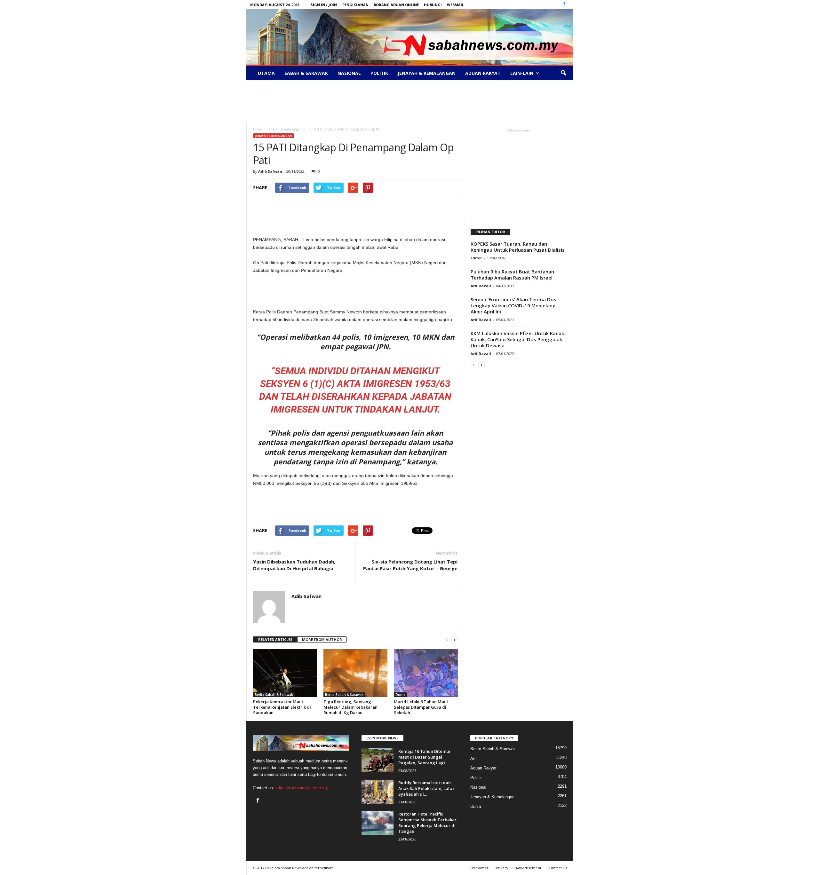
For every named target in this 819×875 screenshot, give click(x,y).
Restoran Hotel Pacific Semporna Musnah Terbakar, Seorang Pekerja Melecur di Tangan (428, 822)
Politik (379, 73)
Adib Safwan (270, 171)
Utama (266, 73)
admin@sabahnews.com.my (301, 787)
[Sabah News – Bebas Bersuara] (409, 37)
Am (473, 758)
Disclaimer (479, 867)
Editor (476, 258)
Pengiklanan (355, 4)
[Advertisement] (409, 101)
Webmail (455, 4)
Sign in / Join (324, 4)
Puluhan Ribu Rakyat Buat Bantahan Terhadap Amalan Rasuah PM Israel (512, 274)
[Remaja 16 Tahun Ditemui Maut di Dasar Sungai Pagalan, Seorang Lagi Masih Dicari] (378, 760)
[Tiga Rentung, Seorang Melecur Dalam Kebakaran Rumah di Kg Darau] (355, 673)
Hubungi (433, 4)
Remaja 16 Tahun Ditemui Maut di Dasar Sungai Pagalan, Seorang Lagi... (424, 757)
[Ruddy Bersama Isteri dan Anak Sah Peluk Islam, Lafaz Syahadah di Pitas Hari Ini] (378, 792)
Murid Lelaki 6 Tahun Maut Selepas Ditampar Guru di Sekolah (421, 707)
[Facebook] (564, 4)
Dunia (400, 694)
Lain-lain (521, 73)
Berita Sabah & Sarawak (274, 694)
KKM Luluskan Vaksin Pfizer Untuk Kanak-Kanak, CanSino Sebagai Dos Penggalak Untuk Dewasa (518, 339)
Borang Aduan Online (396, 4)
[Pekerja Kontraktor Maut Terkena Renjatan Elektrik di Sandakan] (285, 673)
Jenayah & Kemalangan (427, 73)
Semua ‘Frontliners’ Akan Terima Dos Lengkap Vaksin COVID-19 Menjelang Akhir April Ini (513, 305)
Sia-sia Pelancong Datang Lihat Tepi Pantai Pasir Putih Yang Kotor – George (410, 565)
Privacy (502, 867)
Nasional (349, 73)
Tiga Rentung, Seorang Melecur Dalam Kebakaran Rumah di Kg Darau (350, 707)
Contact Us (558, 867)
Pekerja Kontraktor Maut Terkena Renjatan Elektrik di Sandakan (282, 707)
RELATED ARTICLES (275, 639)
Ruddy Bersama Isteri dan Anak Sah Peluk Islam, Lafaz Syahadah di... (426, 788)
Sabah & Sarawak (306, 73)
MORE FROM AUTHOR (322, 639)
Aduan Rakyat (483, 73)
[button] (563, 73)
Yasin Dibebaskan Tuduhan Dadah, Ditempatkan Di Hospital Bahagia (294, 565)
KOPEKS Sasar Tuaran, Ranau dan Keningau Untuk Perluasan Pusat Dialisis (518, 246)
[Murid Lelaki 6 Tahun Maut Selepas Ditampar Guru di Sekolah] (426, 673)
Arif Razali (481, 285)
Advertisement (528, 867)
